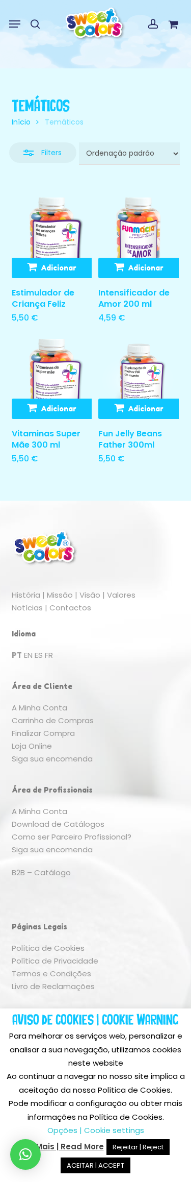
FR (49, 655)
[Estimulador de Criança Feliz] (52, 238)
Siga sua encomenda (52, 758)
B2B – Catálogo (41, 872)
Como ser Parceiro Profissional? (71, 836)
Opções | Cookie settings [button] (95, 1130)
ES (39, 655)
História (26, 594)
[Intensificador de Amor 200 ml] (138, 238)
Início (21, 122)
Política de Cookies (48, 948)
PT (17, 655)
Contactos (70, 607)
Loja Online (32, 746)
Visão (89, 594)
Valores (121, 594)
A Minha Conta (39, 707)
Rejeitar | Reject (138, 1147)
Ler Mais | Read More (63, 1146)
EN (28, 655)
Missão (60, 594)
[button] (14, 24)
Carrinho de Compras (53, 720)
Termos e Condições (51, 973)
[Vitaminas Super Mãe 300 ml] (52, 379)
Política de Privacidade (55, 960)
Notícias (27, 607)
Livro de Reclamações (53, 986)
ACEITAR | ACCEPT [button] (95, 1165)
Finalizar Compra (43, 733)
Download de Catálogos (58, 824)
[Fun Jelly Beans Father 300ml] (138, 379)
